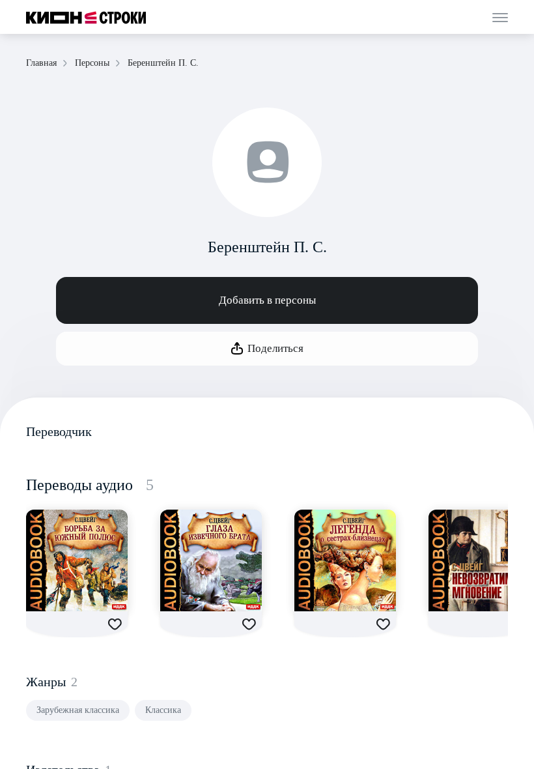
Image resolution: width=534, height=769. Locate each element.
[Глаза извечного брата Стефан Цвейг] (211, 560)
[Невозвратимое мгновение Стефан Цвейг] (479, 560)
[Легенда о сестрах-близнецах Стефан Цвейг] (345, 560)
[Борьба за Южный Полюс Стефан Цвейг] (77, 560)
